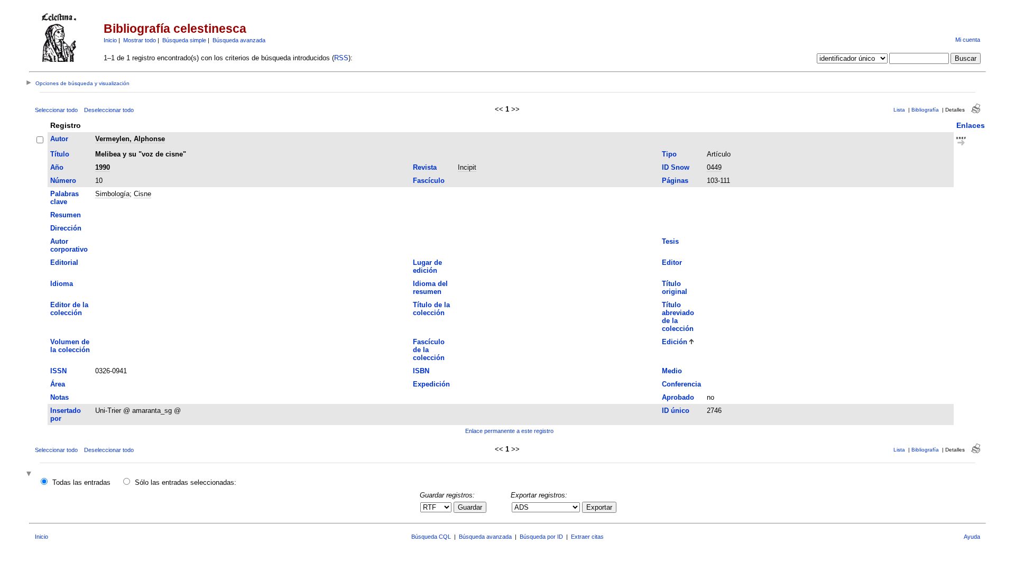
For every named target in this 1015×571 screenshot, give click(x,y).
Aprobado (678, 397)
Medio (672, 371)
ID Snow (675, 167)
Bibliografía (925, 110)
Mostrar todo (139, 40)
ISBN (421, 371)
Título (59, 154)
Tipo (669, 154)
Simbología (112, 194)
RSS (341, 58)
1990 (102, 167)
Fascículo (429, 181)
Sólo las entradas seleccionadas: (185, 482)
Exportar (599, 507)
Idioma (61, 284)
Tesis (670, 241)
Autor (59, 139)
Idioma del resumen (430, 288)
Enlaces (970, 125)
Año (56, 167)
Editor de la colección (69, 309)
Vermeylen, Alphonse (130, 139)
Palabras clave (64, 198)
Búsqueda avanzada (239, 40)
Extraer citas (587, 536)
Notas (59, 397)
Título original (674, 288)
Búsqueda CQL (431, 536)
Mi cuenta (967, 39)
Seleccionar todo (56, 110)
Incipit (467, 167)
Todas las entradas (81, 482)
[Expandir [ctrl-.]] (30, 474)
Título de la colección (431, 309)
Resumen (65, 215)
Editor (672, 262)
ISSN (58, 371)
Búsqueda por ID (541, 536)
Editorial (64, 262)
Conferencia (681, 384)
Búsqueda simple (184, 40)
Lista (899, 110)
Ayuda (972, 536)
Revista (425, 167)
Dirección (65, 228)
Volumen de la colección (70, 346)
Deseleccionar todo (109, 110)
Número (63, 181)
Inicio (110, 40)
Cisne (142, 194)
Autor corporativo (69, 245)
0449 (714, 167)
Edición (674, 342)
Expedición (431, 384)
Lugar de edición (427, 266)
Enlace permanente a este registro (509, 431)
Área (57, 384)
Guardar (470, 507)
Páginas (675, 181)
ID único (675, 411)
